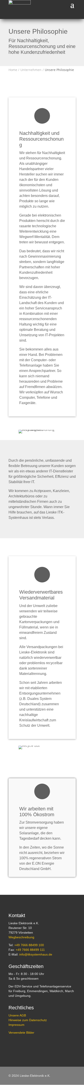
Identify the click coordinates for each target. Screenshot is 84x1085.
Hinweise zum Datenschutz (28, 1020)
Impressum (16, 1025)
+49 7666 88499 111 (30, 949)
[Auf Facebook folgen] (12, 1045)
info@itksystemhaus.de (35, 954)
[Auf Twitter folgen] (22, 1045)
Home (13, 70)
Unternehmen (30, 70)
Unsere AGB (17, 1015)
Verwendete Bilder (21, 1032)
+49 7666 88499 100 (29, 945)
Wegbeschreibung (21, 937)
